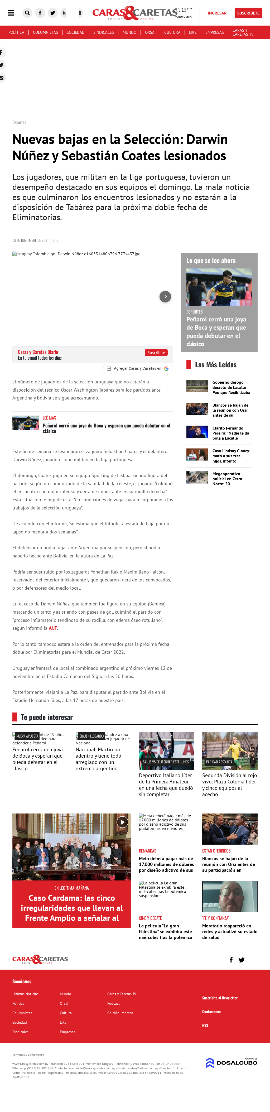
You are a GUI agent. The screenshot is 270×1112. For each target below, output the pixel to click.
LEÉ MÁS (49, 418)
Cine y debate (150, 918)
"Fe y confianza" (215, 918)
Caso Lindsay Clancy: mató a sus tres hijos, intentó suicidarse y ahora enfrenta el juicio (231, 461)
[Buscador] (27, 13)
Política (16, 32)
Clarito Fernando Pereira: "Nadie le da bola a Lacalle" (231, 433)
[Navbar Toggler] (15, 13)
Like (193, 32)
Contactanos (211, 1011)
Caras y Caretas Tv (243, 32)
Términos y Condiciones (28, 1055)
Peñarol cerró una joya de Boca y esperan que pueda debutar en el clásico (106, 428)
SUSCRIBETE (248, 13)
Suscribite (156, 352)
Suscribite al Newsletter (220, 997)
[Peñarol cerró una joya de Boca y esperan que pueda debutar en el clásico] (25, 425)
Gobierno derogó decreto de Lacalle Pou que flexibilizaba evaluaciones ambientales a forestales (231, 394)
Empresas (214, 32)
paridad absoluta (219, 761)
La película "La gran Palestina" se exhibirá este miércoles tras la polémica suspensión (165, 934)
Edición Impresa (120, 1012)
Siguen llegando (92, 736)
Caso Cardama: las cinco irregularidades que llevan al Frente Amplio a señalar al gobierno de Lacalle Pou (72, 912)
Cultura (172, 32)
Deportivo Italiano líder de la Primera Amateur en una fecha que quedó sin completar (166, 785)
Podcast (113, 1003)
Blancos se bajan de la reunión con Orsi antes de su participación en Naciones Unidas (230, 415)
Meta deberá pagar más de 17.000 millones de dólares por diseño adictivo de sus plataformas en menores (166, 867)
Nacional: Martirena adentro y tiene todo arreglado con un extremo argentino (98, 759)
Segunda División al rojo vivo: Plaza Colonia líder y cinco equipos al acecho (229, 785)
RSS (205, 1025)
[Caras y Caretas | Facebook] (40, 13)
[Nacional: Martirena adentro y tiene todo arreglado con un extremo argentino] (103, 742)
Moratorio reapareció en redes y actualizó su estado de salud (230, 931)
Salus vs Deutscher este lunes (166, 761)
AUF (53, 628)
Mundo (129, 32)
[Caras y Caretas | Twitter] (53, 13)
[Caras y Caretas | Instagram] (65, 13)
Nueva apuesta (27, 736)
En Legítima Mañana (72, 888)
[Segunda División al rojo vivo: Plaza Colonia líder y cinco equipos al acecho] (230, 768)
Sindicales (103, 32)
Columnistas (45, 32)
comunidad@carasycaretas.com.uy (92, 1068)
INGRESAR (217, 13)
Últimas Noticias (25, 993)
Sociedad (76, 32)
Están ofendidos (216, 851)
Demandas (147, 851)
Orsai (150, 32)
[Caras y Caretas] (40, 963)
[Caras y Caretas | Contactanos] (251, 959)
